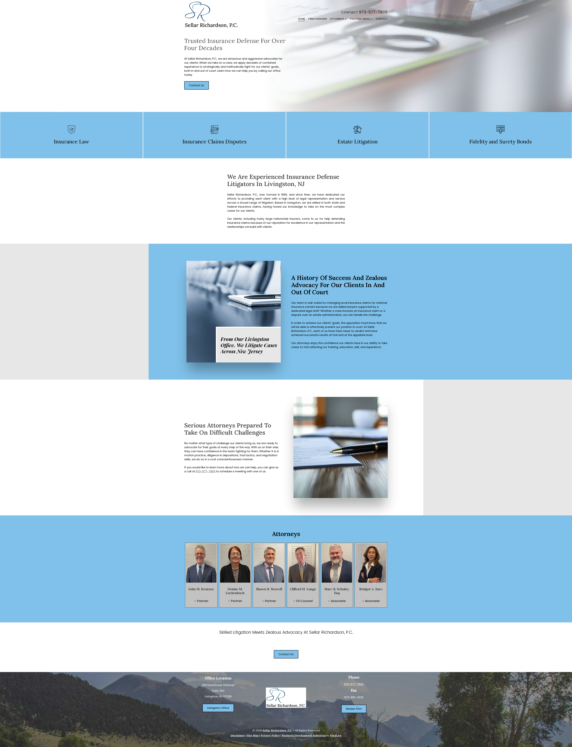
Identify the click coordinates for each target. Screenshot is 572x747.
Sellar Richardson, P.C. (277, 730)
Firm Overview (317, 19)
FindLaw (335, 735)
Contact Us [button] (196, 85)
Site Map (253, 735)
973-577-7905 (373, 12)
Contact (382, 19)
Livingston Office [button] (218, 708)
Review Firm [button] (354, 709)
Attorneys (337, 19)
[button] (569, 725)
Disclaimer (238, 735)
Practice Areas (360, 19)
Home (301, 19)
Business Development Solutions (304, 735)
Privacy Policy (270, 735)
